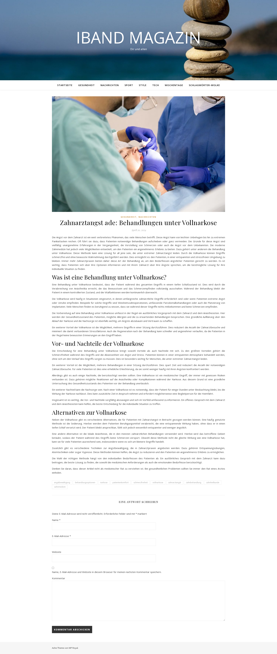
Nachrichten (110, 85)
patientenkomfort (121, 482)
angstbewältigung (62, 482)
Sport (129, 85)
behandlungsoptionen (85, 482)
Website (56, 552)
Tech (155, 85)
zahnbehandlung (193, 482)
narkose (104, 482)
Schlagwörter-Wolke (204, 85)
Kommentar (58, 578)
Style (143, 85)
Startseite (64, 85)
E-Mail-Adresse (61, 536)
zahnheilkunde (212, 482)
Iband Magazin (138, 37)
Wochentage (174, 85)
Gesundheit (86, 85)
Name (56, 520)
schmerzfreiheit (141, 482)
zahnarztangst (174, 482)
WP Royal (73, 647)
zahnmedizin (60, 486)
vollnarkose (158, 482)
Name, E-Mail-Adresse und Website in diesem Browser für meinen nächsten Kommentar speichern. (106, 572)
